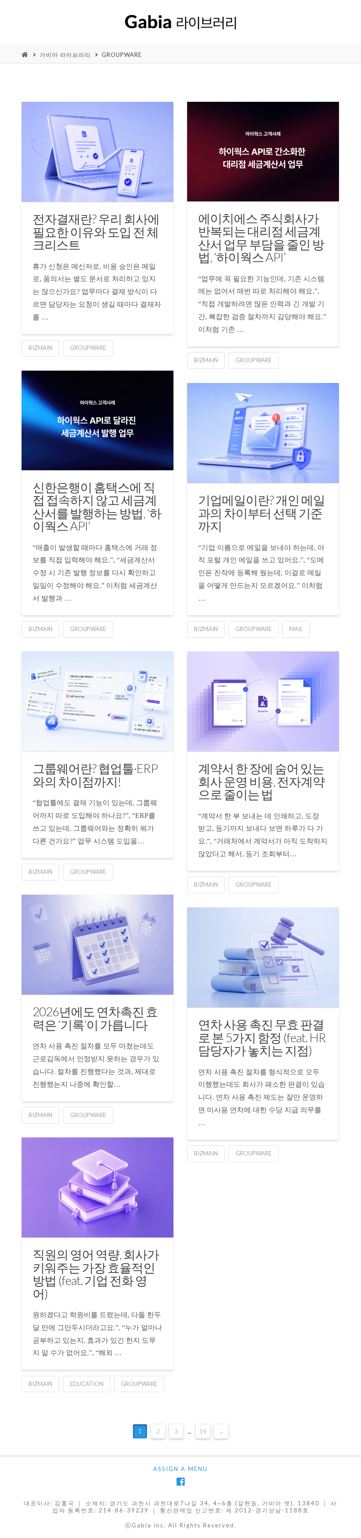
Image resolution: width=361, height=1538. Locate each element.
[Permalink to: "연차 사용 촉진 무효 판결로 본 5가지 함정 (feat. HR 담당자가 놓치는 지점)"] (263, 957)
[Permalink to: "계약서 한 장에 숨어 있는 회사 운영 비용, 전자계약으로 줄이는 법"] (263, 701)
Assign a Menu (180, 1468)
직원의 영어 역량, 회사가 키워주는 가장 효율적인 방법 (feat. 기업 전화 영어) (96, 1273)
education (86, 1383)
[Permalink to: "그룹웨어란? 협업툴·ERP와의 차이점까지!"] (97, 701)
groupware (122, 54)
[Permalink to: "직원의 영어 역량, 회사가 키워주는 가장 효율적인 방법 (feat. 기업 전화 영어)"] (97, 1187)
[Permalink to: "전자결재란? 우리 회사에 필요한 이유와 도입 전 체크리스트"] (97, 152)
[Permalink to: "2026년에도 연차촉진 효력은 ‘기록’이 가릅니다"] (97, 945)
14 (202, 1431)
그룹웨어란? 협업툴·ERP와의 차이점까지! (95, 774)
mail (296, 628)
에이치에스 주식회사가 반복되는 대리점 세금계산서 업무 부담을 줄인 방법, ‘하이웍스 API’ (261, 237)
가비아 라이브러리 (65, 54)
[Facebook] (180, 1481)
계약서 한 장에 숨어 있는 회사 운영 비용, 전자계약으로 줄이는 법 (261, 781)
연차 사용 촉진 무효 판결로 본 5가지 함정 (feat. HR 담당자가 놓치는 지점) (261, 1037)
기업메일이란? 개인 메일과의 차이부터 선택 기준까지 (261, 512)
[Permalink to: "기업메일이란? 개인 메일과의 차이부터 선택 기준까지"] (263, 433)
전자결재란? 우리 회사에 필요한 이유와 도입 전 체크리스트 (96, 231)
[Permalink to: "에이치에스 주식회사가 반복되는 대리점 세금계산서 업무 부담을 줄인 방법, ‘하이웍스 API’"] (263, 151)
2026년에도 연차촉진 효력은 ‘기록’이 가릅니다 (95, 1018)
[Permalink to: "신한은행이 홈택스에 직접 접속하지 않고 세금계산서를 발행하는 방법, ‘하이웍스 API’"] (97, 420)
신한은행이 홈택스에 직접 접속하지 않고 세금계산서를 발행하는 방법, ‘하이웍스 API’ (97, 506)
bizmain (40, 347)
